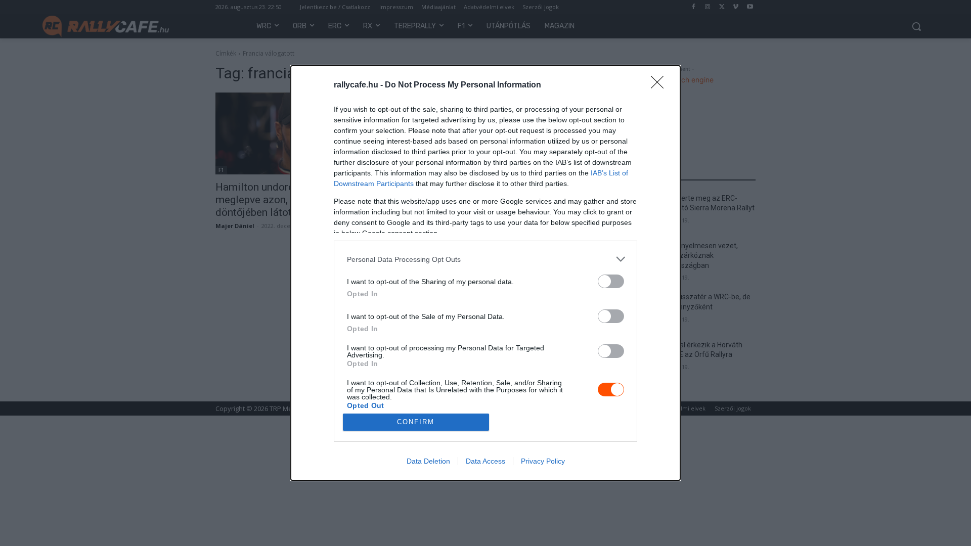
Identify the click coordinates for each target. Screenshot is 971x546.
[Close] (660, 85)
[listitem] (485, 259)
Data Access (485, 461)
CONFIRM (415, 422)
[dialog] (485, 273)
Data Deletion (428, 461)
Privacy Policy (543, 461)
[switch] (611, 281)
